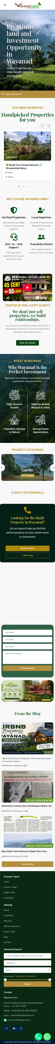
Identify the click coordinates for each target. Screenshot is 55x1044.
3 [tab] (27, 186)
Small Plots (9, 898)
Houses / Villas (10, 887)
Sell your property (11, 926)
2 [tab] (23, 186)
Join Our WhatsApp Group (18, 1020)
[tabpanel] (27, 156)
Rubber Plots (9, 892)
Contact (7, 942)
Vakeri (10, 173)
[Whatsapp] (47, 1037)
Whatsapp (28, 555)
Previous (42, 126)
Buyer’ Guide (9, 932)
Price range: (8, 976)
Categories (10, 963)
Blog (6, 937)
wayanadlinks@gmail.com (22, 1015)
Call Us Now (28, 548)
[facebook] (7, 1028)
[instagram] (21, 1028)
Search (27, 984)
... (21, 761)
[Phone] (38, 1037)
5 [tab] (36, 186)
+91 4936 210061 (19, 1006)
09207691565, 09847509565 (24, 1011)
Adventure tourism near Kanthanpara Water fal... (27, 806)
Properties (8, 915)
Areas (8, 970)
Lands (27, 470)
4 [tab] (31, 186)
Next (48, 126)
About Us (8, 921)
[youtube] (14, 1028)
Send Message (27, 668)
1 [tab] (19, 186)
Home (6, 910)
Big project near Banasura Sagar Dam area (24, 851)
